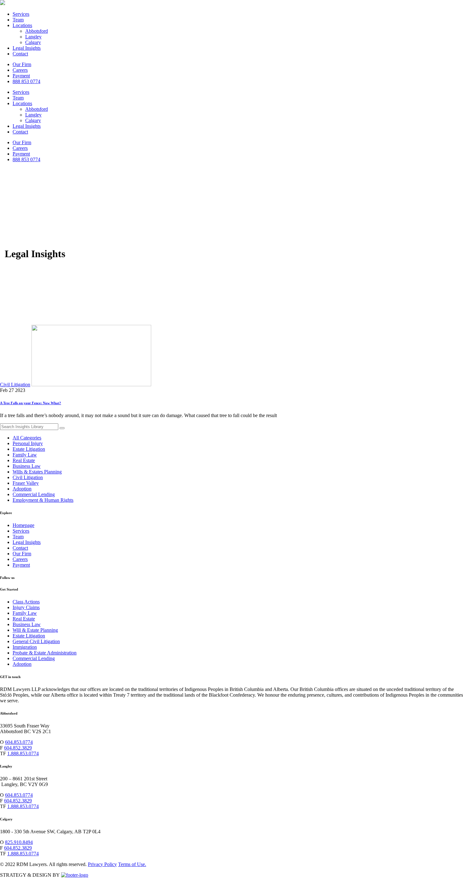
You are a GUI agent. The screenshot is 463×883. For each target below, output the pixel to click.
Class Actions (26, 601)
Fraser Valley (26, 483)
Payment (21, 75)
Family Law (25, 454)
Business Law (27, 466)
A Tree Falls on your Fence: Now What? (30, 403)
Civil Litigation (15, 384)
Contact (20, 53)
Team (18, 19)
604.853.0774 (19, 742)
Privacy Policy (102, 864)
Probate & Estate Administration (45, 652)
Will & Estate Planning (35, 630)
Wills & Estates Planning (37, 471)
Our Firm (22, 64)
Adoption (22, 488)
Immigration (25, 647)
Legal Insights (27, 48)
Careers (20, 70)
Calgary (33, 42)
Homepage (23, 525)
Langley (33, 36)
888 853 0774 (26, 81)
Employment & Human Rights (43, 500)
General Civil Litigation (36, 641)
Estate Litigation (29, 449)
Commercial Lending (34, 494)
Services (21, 14)
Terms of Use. (132, 864)
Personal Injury (28, 443)
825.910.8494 (19, 842)
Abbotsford (36, 31)
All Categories (27, 437)
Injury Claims (26, 607)
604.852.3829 (18, 747)
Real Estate (24, 460)
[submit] (62, 428)
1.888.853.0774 (23, 753)
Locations (22, 25)
